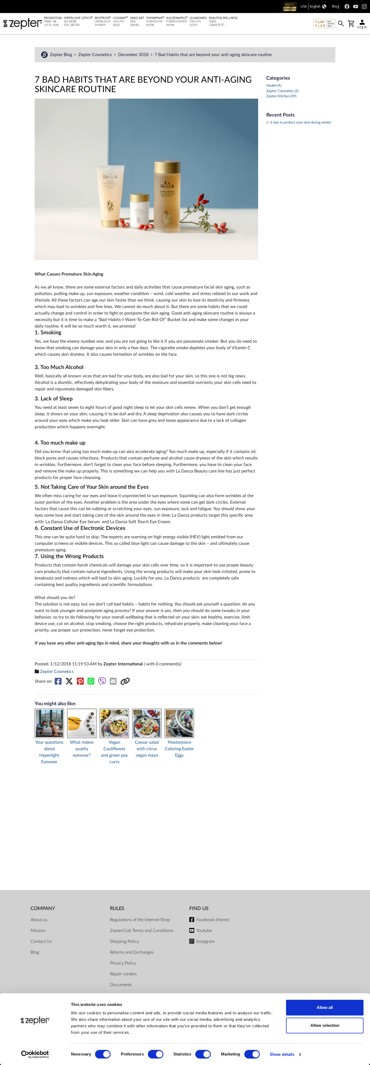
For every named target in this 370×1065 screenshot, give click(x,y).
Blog (35, 952)
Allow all (325, 1007)
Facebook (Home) (212, 920)
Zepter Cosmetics (95, 55)
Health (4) (273, 86)
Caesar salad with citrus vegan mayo (147, 749)
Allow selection (324, 1025)
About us (39, 920)
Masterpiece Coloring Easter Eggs (179, 749)
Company (43, 908)
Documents (121, 985)
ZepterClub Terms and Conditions (141, 930)
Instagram (205, 941)
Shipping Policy (124, 941)
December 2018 (134, 55)
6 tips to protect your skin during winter (301, 122)
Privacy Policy (123, 963)
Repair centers (123, 974)
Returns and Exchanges (132, 952)
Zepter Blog (61, 55)
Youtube (204, 930)
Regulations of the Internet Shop (140, 920)
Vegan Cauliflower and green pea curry (114, 752)
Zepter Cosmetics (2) (282, 91)
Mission (38, 930)
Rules (117, 908)
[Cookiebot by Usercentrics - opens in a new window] (35, 1054)
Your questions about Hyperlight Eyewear (49, 752)
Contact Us (41, 941)
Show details (282, 1054)
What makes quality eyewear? (82, 749)
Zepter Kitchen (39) (281, 96)
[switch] (155, 1054)
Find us (199, 908)
